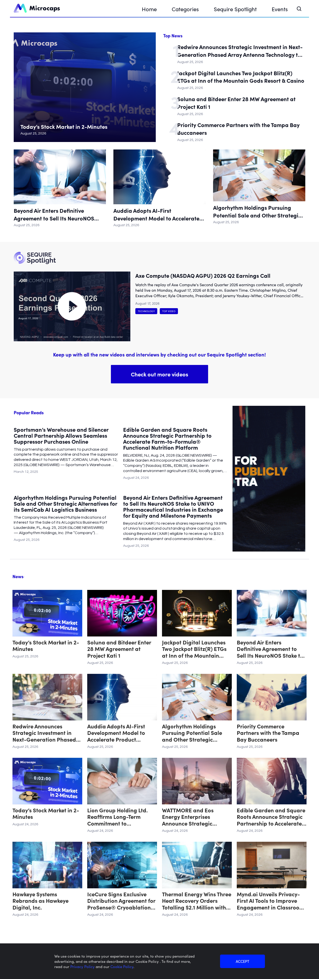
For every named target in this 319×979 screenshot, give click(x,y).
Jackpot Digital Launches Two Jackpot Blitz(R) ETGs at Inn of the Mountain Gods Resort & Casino (240, 76)
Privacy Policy (83, 966)
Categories (185, 9)
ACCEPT (242, 961)
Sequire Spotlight (235, 9)
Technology (146, 311)
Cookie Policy (121, 966)
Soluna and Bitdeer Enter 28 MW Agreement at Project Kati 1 (236, 102)
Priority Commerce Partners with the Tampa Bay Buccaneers (238, 128)
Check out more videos (159, 374)
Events (280, 9)
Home (149, 9)
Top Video (168, 311)
